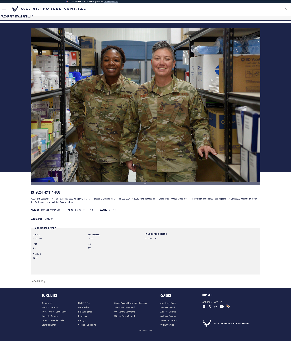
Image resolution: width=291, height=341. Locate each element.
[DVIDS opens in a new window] (228, 306)
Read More (150, 238)
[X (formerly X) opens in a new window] (210, 306)
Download (37, 219)
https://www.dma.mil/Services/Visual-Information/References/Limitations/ (172, 249)
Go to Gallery (38, 280)
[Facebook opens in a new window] (204, 306)
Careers (165, 295)
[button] (112, 2)
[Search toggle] (286, 9)
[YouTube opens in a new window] (222, 306)
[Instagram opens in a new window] (216, 306)
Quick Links (49, 295)
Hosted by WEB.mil (145, 330)
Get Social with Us (212, 302)
